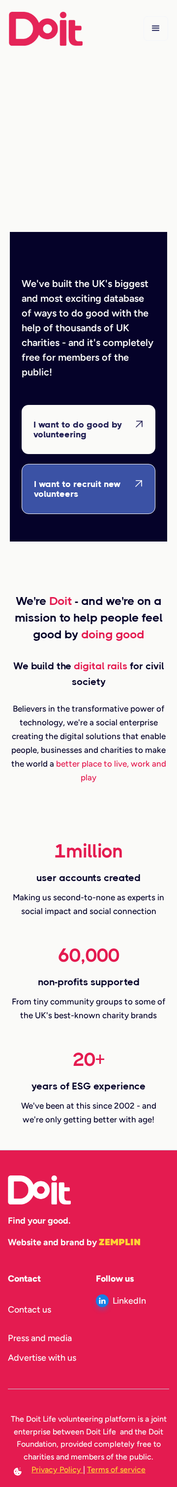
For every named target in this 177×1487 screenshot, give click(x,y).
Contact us (29, 1309)
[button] (156, 28)
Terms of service (116, 1469)
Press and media (40, 1338)
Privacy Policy (57, 1469)
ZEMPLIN (120, 1242)
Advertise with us (42, 1357)
